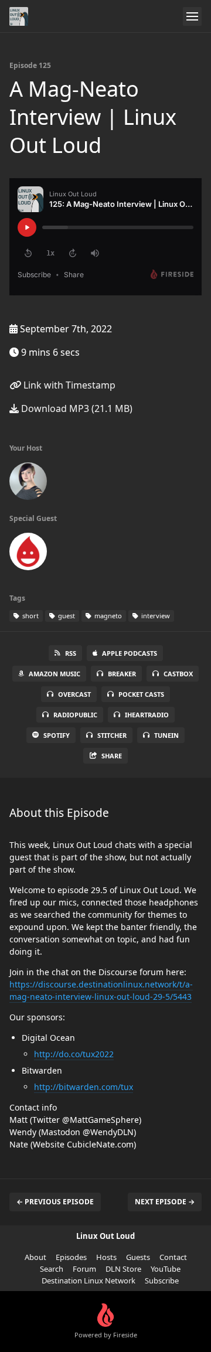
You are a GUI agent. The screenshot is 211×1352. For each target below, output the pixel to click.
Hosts (106, 1257)
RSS (70, 653)
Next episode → (165, 1202)
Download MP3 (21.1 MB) (75, 408)
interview (154, 615)
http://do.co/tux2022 (74, 1054)
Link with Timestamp (68, 385)
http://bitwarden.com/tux (83, 1086)
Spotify (56, 735)
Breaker (122, 673)
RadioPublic (75, 714)
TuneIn (166, 735)
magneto (107, 615)
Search (51, 1269)
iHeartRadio (147, 714)
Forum (84, 1269)
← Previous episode (55, 1202)
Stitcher (112, 735)
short (30, 615)
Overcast (74, 694)
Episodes (71, 1257)
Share (111, 755)
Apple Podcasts (129, 653)
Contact (173, 1257)
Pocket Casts (141, 694)
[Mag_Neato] (28, 554)
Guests (138, 1257)
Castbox (178, 673)
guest (65, 615)
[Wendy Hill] (28, 483)
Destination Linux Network (88, 1280)
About (35, 1257)
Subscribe (162, 1280)
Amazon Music (54, 673)
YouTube (166, 1269)
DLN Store (123, 1269)
